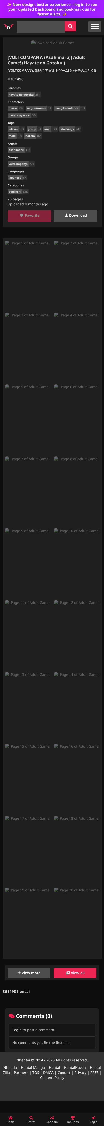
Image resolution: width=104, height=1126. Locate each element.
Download (77, 215)
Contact (64, 1072)
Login (17, 1029)
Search (31, 1122)
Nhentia (10, 1067)
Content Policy (52, 1077)
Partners (21, 1072)
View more (30, 972)
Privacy (80, 1072)
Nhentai (23, 1060)
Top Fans (73, 1122)
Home (10, 1122)
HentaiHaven (75, 1067)
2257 (94, 1072)
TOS (35, 1072)
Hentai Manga (33, 1067)
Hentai (54, 1067)
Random (52, 1122)
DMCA (48, 1072)
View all (77, 972)
